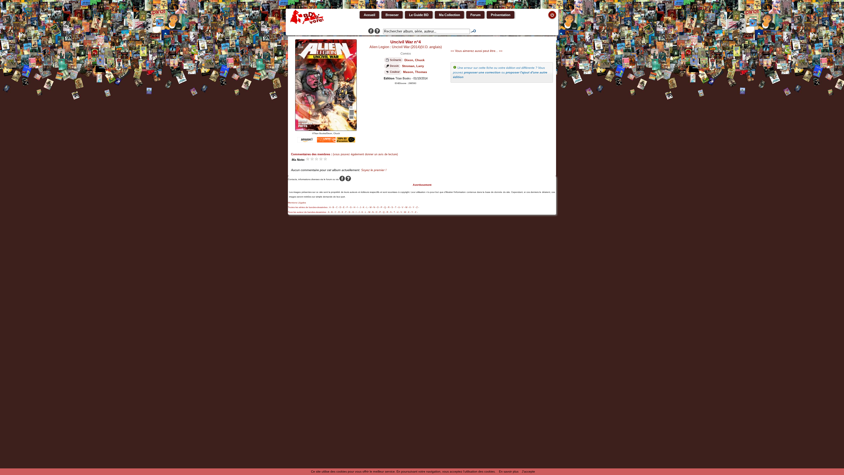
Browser (392, 15)
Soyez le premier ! (373, 170)
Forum (475, 15)
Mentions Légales (297, 202)
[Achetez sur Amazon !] (306, 141)
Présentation (500, 15)
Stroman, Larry (413, 66)
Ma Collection (449, 15)
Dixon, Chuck (414, 60)
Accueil (369, 15)
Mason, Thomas (415, 72)
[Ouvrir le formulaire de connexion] (552, 15)
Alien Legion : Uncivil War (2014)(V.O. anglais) (405, 47)
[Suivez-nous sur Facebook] (371, 31)
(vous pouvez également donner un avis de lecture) (365, 154)
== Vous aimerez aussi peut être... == (476, 51)
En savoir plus (508, 471)
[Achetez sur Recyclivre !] (326, 141)
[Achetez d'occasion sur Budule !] (346, 141)
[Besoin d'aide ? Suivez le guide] (377, 31)
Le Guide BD (419, 15)
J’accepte (528, 471)
